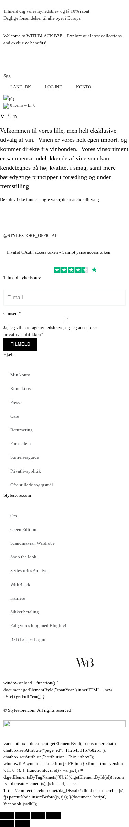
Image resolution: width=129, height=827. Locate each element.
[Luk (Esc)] (53, 815)
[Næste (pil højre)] (22, 823)
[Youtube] (66, 662)
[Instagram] (12, 214)
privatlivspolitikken (22, 334)
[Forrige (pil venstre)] (7, 823)
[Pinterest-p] (48, 662)
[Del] (38, 815)
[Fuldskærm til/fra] (22, 815)
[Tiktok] (103, 662)
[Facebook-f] (12, 662)
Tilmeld (20, 344)
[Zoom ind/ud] (7, 815)
